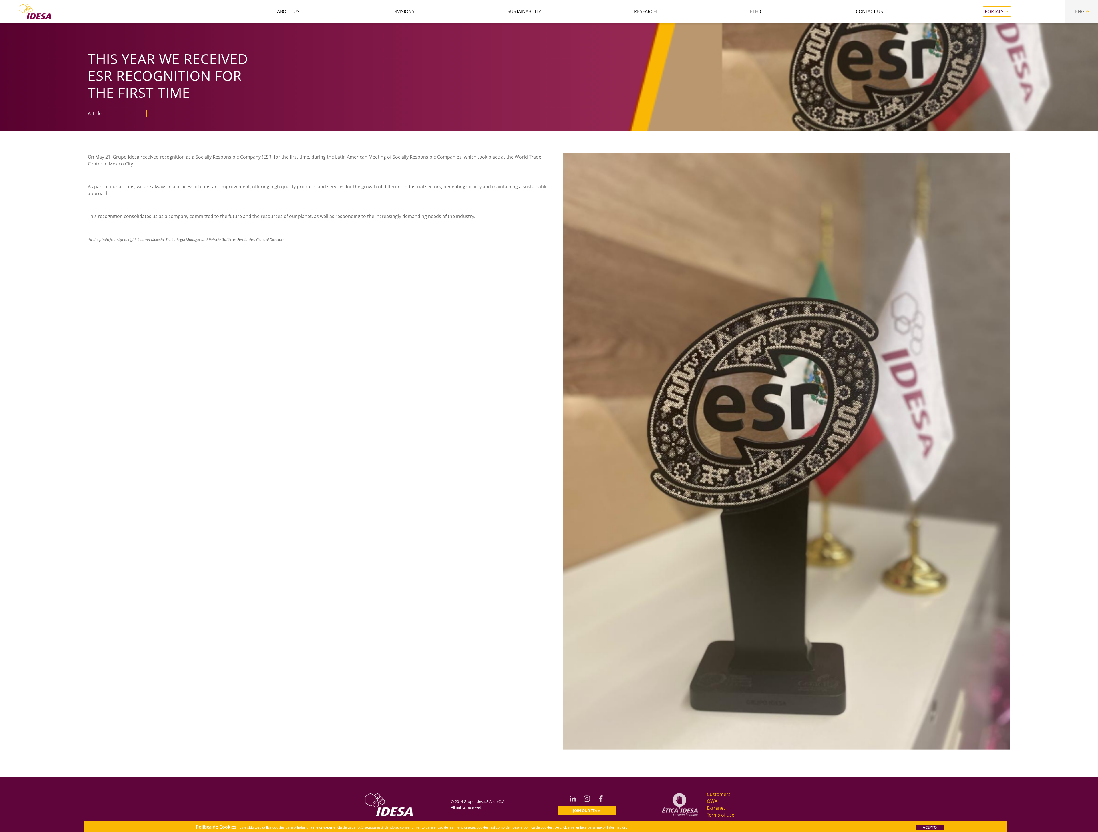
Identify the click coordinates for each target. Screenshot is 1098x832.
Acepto (930, 827)
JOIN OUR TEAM (587, 810)
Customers (719, 794)
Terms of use (720, 815)
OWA (712, 801)
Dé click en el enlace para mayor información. (590, 827)
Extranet (716, 808)
